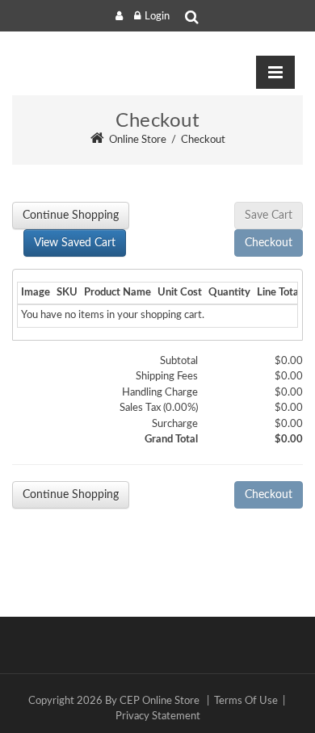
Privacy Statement (158, 716)
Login (157, 16)
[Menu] (275, 73)
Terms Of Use (246, 701)
